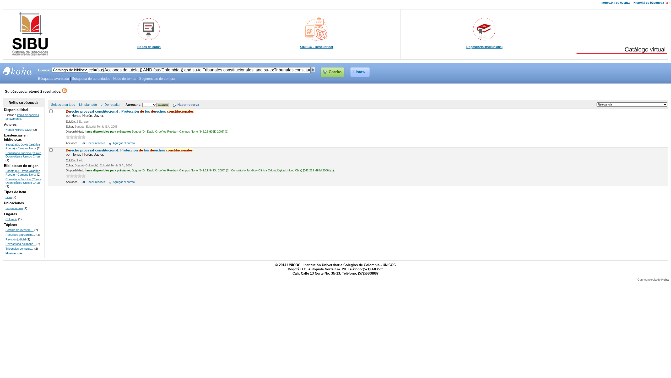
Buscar (44, 70)
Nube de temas (124, 79)
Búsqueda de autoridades (91, 79)
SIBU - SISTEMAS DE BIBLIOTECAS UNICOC (17, 71)
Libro (9, 197)
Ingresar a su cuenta (616, 2)
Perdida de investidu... (20, 230)
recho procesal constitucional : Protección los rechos (130, 111)
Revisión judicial (16, 239)
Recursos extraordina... (21, 234)
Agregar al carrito (124, 143)
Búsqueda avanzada (53, 79)
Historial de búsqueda (649, 2)
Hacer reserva (95, 143)
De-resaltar (113, 104)
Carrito (335, 72)
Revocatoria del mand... (21, 243)
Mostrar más (14, 253)
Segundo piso (14, 208)
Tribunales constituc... (20, 248)
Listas (358, 72)
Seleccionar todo (63, 104)
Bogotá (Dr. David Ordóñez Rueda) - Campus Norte (23, 146)
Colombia (11, 219)
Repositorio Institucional (484, 47)
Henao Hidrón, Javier (19, 129)
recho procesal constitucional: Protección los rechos (129, 150)
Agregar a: (134, 104)
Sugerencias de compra (157, 79)
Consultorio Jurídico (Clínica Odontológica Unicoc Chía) (23, 154)
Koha (665, 279)
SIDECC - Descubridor (316, 47)
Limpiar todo (88, 104)
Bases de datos (149, 47)
